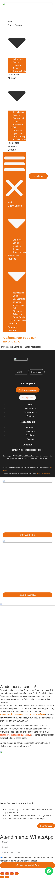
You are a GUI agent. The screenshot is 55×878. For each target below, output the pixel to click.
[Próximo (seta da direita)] (7, 877)
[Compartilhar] (12, 873)
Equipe (16, 62)
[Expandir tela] (7, 873)
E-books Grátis (19, 140)
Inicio (10, 21)
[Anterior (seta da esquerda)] (2, 877)
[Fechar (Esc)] (17, 873)
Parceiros (12, 146)
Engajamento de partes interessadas (19, 121)
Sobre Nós (18, 59)
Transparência (19, 71)
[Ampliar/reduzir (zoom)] (2, 873)
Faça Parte (13, 143)
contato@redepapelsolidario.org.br (15, 735)
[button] (14, 176)
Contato (12, 150)
